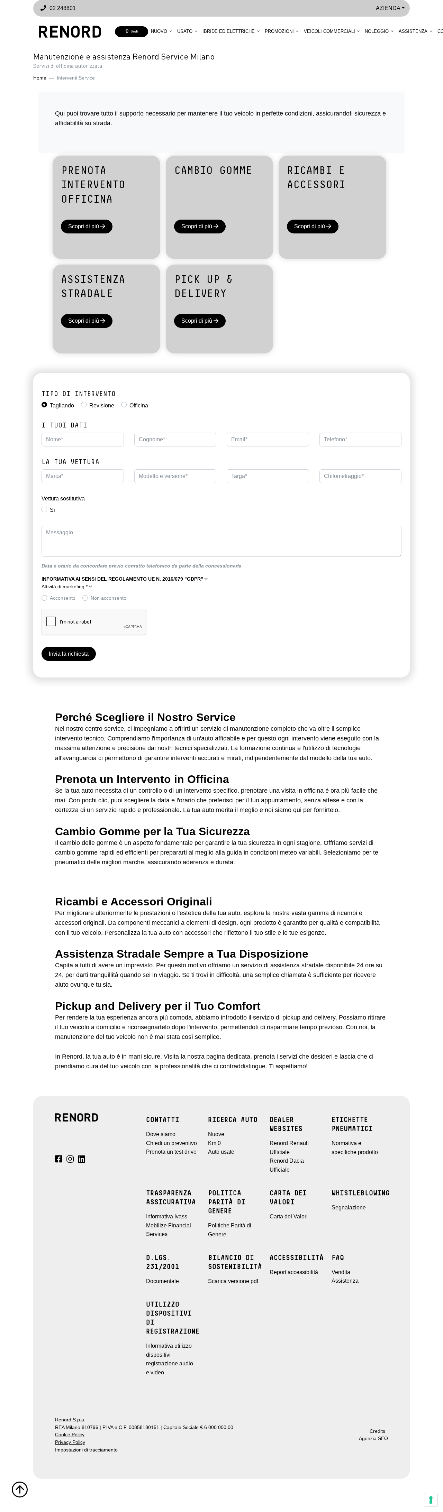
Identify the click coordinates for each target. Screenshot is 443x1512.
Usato (184, 31)
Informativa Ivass (166, 1216)
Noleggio (377, 31)
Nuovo (159, 31)
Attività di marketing (65, 586)
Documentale (162, 1281)
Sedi (133, 31)
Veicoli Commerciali (329, 31)
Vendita (341, 1272)
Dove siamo (160, 1134)
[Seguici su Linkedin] (81, 1160)
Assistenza (413, 31)
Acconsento (62, 598)
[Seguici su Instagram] (70, 1160)
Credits (377, 1431)
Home (39, 78)
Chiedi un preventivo (171, 1143)
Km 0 (214, 1143)
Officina (138, 405)
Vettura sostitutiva (63, 498)
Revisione (101, 405)
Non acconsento (108, 598)
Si (52, 510)
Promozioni (279, 31)
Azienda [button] (388, 8)
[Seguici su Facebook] (58, 1160)
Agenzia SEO (373, 1438)
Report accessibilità (294, 1272)
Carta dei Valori (289, 1216)
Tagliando (62, 405)
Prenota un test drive (171, 1152)
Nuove (216, 1134)
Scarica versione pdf (233, 1281)
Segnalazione (349, 1207)
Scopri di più (84, 226)
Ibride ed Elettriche (228, 31)
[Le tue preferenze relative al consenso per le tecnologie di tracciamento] (430, 1499)
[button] (125, 579)
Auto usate (221, 1152)
